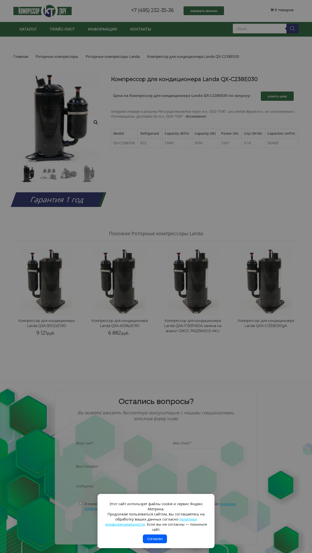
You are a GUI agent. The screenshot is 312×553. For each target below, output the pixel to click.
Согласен (155, 538)
